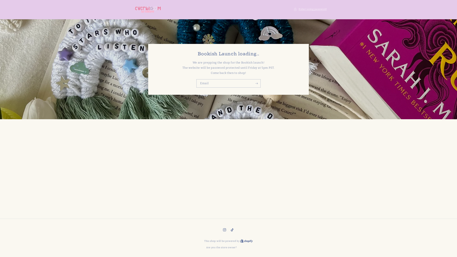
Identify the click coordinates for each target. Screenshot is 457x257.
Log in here (244, 247)
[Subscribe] (256, 83)
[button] (310, 9)
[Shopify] (246, 241)
